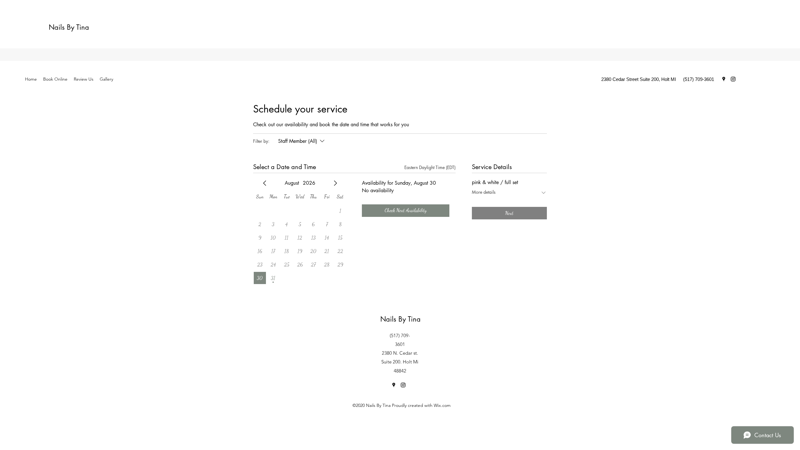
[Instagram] (733, 79)
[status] (430, 167)
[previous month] (264, 183)
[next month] (335, 183)
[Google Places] (724, 79)
